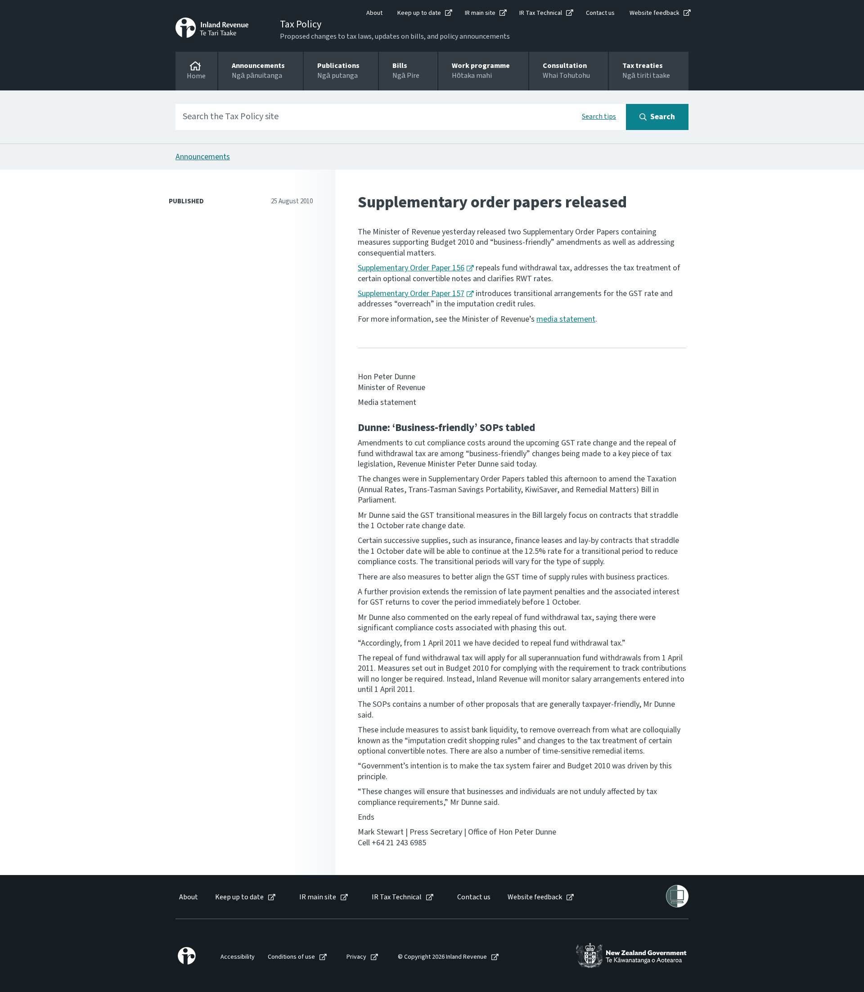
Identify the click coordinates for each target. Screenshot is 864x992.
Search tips (599, 116)
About (374, 13)
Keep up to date (419, 13)
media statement (565, 319)
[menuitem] (188, 897)
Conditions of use (291, 957)
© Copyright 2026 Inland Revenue (442, 957)
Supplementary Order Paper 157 (411, 293)
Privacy (356, 957)
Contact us (600, 13)
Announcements (203, 156)
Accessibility (237, 957)
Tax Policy (300, 24)
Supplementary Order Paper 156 (411, 268)
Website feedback (655, 13)
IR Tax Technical (540, 13)
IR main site (480, 13)
